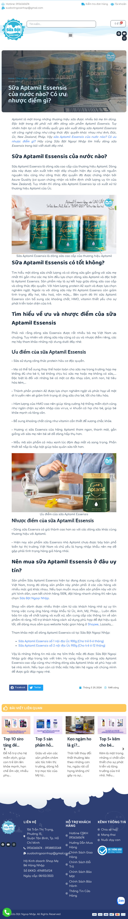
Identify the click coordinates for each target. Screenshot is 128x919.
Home (11, 78)
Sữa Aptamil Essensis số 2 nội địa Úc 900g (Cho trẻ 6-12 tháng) (61, 645)
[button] (70, 35)
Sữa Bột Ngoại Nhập (34, 598)
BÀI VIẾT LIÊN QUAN (26, 708)
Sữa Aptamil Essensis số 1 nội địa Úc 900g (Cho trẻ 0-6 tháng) (61, 641)
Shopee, (93, 624)
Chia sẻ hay (22, 78)
